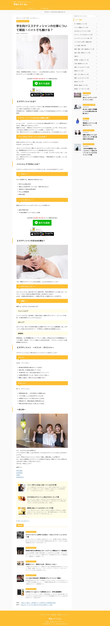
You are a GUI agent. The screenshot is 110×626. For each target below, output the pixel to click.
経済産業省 (19, 473)
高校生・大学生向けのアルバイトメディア (55, 621)
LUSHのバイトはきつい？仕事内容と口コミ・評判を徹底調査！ (44, 592)
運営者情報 (53, 614)
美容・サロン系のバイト (23, 520)
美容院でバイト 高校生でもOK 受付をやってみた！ (41, 564)
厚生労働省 (19, 470)
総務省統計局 (20, 477)
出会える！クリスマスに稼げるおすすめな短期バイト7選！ (37, 605)
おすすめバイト (31, 8)
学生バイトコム (55, 619)
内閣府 (18, 475)
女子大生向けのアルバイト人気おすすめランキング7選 (43, 497)
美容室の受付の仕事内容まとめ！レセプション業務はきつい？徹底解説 (46, 550)
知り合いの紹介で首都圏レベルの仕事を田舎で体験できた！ (90, 111)
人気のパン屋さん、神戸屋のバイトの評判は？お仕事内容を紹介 (38, 603)
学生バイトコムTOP (45, 614)
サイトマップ (19, 8)
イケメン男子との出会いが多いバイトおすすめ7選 (41, 485)
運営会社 (60, 614)
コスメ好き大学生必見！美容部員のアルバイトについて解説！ (44, 578)
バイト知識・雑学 (44, 8)
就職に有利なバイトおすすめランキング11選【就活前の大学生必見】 (90, 137)
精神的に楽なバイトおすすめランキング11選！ (40, 508)
